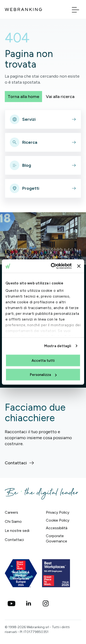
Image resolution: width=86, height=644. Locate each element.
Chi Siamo (13, 521)
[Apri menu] (75, 9)
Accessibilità (56, 528)
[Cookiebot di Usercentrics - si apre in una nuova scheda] (53, 266)
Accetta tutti (43, 360)
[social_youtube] (11, 603)
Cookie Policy (57, 520)
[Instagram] (46, 603)
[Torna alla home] (23, 9)
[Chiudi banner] (79, 266)
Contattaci (14, 539)
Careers (11, 512)
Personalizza (40, 375)
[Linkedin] (28, 603)
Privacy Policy (57, 512)
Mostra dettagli (57, 346)
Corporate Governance (56, 538)
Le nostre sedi (17, 530)
